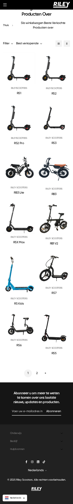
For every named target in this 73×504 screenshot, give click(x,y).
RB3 (54, 194)
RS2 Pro (19, 143)
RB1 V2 (54, 243)
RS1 (19, 93)
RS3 (54, 143)
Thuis (6, 25)
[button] (15, 498)
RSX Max (19, 242)
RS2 (54, 93)
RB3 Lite (19, 192)
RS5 (54, 353)
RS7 (54, 293)
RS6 (18, 345)
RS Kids (19, 303)
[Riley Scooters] (61, 5)
